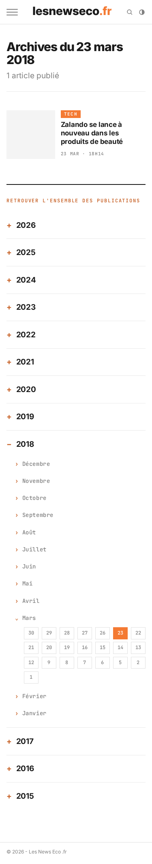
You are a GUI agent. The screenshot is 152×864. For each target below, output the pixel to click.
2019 (25, 416)
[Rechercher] (129, 12)
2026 (26, 225)
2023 (26, 307)
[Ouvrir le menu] (12, 12)
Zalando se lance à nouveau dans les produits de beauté (92, 133)
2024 (26, 280)
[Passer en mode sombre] (142, 12)
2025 (26, 252)
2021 (25, 362)
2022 (26, 334)
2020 (26, 389)
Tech (70, 114)
